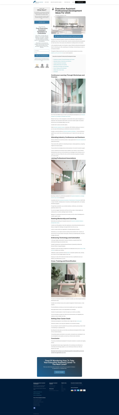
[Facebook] (34, 408)
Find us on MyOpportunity (37, 395)
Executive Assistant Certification (69, 131)
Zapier (68, 252)
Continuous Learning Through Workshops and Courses (64, 59)
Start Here (47, 2)
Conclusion (56, 71)
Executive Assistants (81, 139)
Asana (81, 248)
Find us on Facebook (36, 393)
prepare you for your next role (57, 52)
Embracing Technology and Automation (61, 66)
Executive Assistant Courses (56, 2)
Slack (53, 250)
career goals (79, 321)
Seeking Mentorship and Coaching (60, 64)
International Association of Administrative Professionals (69, 200)
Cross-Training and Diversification (60, 68)
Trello (84, 248)
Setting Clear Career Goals (59, 69)
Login (73, 2)
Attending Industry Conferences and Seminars (62, 61)
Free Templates (67, 2)
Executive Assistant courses (59, 127)
